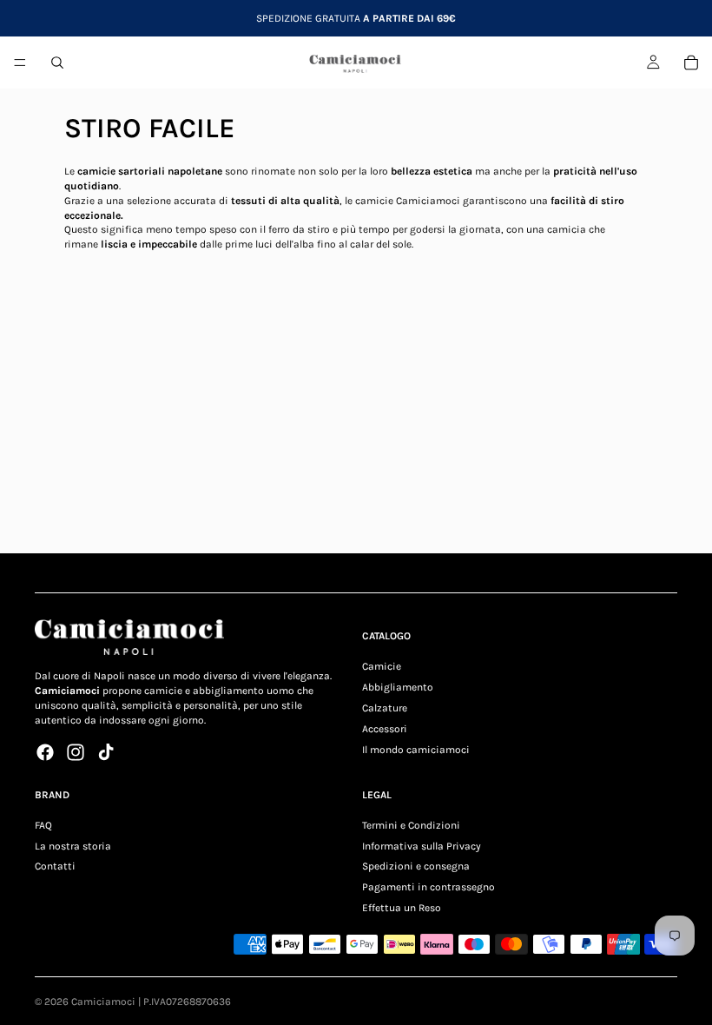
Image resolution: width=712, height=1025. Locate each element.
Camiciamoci (103, 1001)
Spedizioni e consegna (416, 866)
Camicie (381, 666)
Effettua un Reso (401, 907)
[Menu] (20, 63)
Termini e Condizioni (411, 824)
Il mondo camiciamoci (416, 749)
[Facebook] (45, 751)
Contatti (55, 866)
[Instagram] (75, 751)
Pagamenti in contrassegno (428, 887)
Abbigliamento (397, 687)
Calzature (384, 707)
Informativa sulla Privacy (421, 845)
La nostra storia (73, 845)
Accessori (384, 728)
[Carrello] (691, 62)
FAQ (43, 824)
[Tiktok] (106, 751)
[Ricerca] (57, 62)
